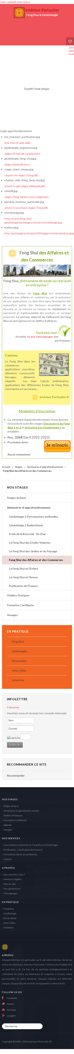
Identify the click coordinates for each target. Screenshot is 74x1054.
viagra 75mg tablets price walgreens (26, 197)
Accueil (6, 467)
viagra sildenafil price (17, 164)
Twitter (10, 1003)
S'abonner (13, 707)
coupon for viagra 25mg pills (21, 175)
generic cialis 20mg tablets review (70, 41)
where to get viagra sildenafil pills (24, 186)
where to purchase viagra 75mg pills (26, 207)
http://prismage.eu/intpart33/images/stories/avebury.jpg (39, 233)
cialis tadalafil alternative (15, 2)
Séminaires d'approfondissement (45, 467)
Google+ (11, 1015)
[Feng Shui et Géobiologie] (37, 20)
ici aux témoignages (40, 336)
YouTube (11, 1009)
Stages (18, 467)
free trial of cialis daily (17, 142)
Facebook (12, 998)
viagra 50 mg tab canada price (22, 153)
